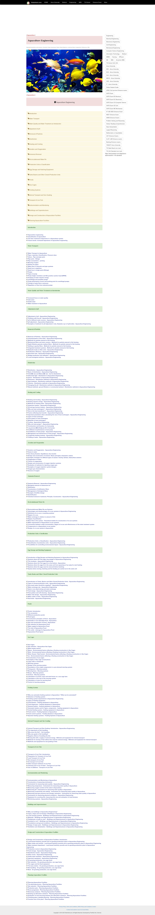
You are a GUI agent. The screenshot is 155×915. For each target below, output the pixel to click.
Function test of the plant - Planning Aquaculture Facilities (46, 899)
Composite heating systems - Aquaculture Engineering (45, 435)
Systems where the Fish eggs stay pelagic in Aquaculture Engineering (49, 559)
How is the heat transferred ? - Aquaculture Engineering (45, 411)
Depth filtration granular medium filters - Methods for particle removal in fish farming (54, 344)
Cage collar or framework (35, 661)
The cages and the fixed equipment (39, 864)
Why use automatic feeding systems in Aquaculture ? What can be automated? (52, 695)
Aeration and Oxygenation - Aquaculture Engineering (44, 450)
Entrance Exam (97, 2)
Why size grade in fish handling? (38, 734)
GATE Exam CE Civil (112, 105)
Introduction (33, 113)
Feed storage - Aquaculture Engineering (40, 851)
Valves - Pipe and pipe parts (36, 257)
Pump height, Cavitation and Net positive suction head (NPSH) (47, 275)
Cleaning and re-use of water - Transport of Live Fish (44, 765)
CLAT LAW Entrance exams (114, 139)
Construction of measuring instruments (40, 782)
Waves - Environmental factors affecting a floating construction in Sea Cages (51, 650)
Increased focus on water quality (38, 298)
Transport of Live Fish (36, 200)
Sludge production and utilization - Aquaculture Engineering (46, 355)
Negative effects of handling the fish (39, 736)
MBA (80, 2)
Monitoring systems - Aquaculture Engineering (42, 799)
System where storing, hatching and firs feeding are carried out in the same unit (52, 568)
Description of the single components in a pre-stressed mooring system (50, 667)
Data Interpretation (111, 127)
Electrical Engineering (112, 38)
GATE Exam (109, 93)
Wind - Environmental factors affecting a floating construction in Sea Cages (51, 652)
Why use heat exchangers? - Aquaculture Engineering (44, 409)
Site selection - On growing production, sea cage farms (45, 862)
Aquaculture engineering (35, 235)
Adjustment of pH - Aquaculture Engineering (41, 316)
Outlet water (31, 301)
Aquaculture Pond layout (35, 632)
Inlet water (31, 300)
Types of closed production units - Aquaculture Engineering (46, 583)
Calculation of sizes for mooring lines (39, 680)
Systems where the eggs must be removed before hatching (46, 567)
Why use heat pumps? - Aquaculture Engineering (43, 424)
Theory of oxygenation (35, 461)
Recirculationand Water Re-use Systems (40, 509)
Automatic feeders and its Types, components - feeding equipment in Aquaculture (53, 708)
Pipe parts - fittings (34, 259)
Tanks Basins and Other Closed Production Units (44, 174)
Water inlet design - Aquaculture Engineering (41, 594)
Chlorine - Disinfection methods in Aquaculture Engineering (46, 383)
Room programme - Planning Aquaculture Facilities (43, 890)
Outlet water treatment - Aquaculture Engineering (43, 856)
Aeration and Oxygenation (37, 149)
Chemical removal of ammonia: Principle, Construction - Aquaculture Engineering (53, 496)
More (105, 2)
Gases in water (32, 452)
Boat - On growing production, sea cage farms (42, 869)
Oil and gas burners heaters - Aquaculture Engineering (44, 407)
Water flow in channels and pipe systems (40, 266)
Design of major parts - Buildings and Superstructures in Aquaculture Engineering (53, 825)
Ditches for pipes (33, 264)
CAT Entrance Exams (112, 136)
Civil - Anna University (112, 75)
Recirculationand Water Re (37, 159)
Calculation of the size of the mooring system (42, 678)
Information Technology (113, 54)
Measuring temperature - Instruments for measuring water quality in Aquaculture (52, 786)
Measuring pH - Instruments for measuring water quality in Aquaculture (49, 789)
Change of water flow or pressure (38, 283)
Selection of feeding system (36, 697)
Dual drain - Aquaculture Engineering (39, 598)
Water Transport (34, 118)
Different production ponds (36, 615)
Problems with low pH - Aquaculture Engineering (43, 318)
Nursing (114, 57)
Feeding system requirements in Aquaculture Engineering (45, 698)
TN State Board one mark (113, 148)
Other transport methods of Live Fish (39, 763)
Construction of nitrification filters (38, 489)
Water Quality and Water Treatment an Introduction (45, 124)
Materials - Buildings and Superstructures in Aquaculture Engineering (49, 817)
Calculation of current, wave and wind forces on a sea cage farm (47, 676)
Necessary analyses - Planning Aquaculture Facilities (44, 891)
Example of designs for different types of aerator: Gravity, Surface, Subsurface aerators (54, 457)
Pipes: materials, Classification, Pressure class (42, 255)
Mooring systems (33, 663)
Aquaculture (31, 35)
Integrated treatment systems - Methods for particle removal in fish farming (51, 348)
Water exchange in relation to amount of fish (41, 517)
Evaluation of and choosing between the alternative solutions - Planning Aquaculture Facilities (57, 895)
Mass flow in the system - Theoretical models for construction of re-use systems (52, 520)
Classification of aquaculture (37, 236)
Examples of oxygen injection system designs (42, 467)
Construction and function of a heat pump (41, 426)
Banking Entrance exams (113, 142)
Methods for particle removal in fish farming (41, 340)
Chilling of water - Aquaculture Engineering (41, 437)
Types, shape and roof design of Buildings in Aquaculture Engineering (49, 813)
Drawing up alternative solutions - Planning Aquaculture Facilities (48, 893)
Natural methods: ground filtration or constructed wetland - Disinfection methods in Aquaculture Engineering (61, 387)
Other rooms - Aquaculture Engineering (40, 854)
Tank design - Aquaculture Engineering (40, 591)
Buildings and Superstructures (38, 210)
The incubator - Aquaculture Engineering (40, 561)
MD (107, 60)
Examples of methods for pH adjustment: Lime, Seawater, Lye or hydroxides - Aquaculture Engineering (59, 324)
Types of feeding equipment (36, 700)
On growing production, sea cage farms (40, 860)
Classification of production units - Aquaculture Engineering (46, 543)
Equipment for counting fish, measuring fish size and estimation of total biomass (53, 797)
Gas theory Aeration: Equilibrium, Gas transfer (42, 454)
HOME (46, 2)
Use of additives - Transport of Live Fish (40, 767)
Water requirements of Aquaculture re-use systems (43, 522)
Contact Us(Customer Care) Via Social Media (77, 909)
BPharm (121, 57)
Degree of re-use (33, 515)
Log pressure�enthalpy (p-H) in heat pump (41, 428)
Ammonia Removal (35, 154)
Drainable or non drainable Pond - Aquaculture (42, 620)
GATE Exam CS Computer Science (116, 102)
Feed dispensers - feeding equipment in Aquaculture (44, 704)
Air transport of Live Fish (35, 762)
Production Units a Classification (39, 164)
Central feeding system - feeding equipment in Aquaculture (46, 710)
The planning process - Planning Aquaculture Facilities (45, 884)
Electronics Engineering (113, 41)
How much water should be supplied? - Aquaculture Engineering (48, 585)
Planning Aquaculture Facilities (39, 220)
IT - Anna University (111, 84)
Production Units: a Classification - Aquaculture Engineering (46, 541)
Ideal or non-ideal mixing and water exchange (42, 589)
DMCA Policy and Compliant (85, 906)
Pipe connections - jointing (36, 260)
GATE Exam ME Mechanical (114, 108)
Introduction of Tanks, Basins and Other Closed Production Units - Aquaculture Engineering (56, 581)
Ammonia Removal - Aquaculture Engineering (42, 483)
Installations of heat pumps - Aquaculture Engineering (44, 431)
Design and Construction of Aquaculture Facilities (45, 215)
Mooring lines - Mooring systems (38, 671)
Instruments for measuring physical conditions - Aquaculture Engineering (50, 795)
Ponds (31, 180)
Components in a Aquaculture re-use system (41, 526)
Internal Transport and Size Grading (40, 195)
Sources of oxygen (34, 470)
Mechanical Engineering (113, 48)
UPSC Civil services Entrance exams (116, 90)
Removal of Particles (35, 134)
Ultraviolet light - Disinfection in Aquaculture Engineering (45, 375)
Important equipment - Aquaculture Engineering (42, 858)
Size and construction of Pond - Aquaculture (41, 622)
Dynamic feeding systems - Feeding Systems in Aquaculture (46, 715)
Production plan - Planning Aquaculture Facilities (43, 888)
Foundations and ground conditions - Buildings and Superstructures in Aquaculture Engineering (58, 823)
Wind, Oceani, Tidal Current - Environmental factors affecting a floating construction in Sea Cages (58, 654)
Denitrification (32, 494)
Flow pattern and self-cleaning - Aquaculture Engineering (45, 592)
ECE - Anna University (112, 72)
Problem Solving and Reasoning (115, 120)
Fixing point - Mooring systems (37, 669)
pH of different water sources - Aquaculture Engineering (45, 320)
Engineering (72, 2)
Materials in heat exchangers (37, 420)
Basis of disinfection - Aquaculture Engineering (42, 372)
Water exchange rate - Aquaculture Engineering (42, 587)
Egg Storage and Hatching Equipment (41, 169)
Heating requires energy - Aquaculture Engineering (43, 401)
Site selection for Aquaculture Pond (39, 624)
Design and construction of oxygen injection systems (44, 463)
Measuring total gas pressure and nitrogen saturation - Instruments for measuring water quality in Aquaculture (62, 793)
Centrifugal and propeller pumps (38, 279)
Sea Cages (32, 185)
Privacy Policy (62, 906)
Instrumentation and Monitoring (39, 205)
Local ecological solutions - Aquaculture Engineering (44, 357)
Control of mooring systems (36, 682)
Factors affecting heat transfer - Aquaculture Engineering (45, 413)
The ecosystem (32, 613)
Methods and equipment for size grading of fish (42, 741)
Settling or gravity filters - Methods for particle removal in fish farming (49, 346)
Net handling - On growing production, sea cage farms (44, 867)
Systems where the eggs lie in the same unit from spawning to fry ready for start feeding (55, 565)
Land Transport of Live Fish (36, 758)
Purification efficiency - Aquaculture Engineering (43, 351)
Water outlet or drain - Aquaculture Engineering (42, 596)
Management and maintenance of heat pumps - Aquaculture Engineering (50, 433)
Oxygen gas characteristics (36, 469)
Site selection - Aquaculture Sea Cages (40, 646)
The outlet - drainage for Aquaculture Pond (41, 630)
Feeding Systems (34, 190)
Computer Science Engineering (115, 51)
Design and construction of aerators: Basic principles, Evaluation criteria (50, 455)
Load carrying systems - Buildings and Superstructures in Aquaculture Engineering (53, 815)
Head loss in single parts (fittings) (38, 270)
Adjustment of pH (34, 129)
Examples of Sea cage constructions (39, 659)
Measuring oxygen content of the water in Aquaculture (44, 787)
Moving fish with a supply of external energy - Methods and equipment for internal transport (56, 737)
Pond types (31, 617)
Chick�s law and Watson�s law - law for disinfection (44, 374)
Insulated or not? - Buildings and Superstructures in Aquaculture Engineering (52, 821)
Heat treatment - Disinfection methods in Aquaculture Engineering (48, 381)
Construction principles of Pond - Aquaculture (42, 618)
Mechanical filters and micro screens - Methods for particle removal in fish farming (53, 342)
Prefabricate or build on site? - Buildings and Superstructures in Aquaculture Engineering (55, 819)
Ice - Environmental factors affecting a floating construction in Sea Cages (50, 656)
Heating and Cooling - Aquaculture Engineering (42, 399)
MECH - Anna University (113, 78)
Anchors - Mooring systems (36, 674)
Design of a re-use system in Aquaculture (40, 528)
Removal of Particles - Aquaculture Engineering (42, 336)
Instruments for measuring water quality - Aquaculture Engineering (48, 784)
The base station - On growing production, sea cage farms (46, 866)
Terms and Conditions (72, 906)
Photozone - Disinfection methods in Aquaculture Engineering (47, 379)
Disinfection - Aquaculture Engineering (40, 370)
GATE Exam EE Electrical (113, 96)
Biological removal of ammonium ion (39, 485)
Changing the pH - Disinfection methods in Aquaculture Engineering (49, 385)
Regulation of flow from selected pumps (40, 285)
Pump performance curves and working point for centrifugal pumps (48, 281)
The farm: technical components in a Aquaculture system (45, 238)
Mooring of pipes (33, 262)
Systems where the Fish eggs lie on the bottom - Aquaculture (46, 563)
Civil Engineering (111, 44)
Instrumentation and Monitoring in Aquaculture (42, 780)
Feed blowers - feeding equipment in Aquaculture (43, 702)
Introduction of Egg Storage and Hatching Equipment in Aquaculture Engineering (53, 557)
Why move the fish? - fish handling (39, 732)
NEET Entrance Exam (112, 114)
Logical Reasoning (111, 130)
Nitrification (31, 487)
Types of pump (32, 274)
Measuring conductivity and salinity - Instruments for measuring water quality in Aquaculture (56, 791)
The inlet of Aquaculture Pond (37, 628)
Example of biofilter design (36, 493)
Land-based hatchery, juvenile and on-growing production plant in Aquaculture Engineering (56, 841)
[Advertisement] (77, 18)
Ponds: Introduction (34, 611)
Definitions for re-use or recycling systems (41, 513)
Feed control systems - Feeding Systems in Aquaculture (45, 713)
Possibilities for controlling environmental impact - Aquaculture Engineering (51, 544)
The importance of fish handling (38, 730)
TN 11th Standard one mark (114, 151)
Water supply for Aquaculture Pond (38, 626)
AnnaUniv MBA (120, 60)
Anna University (55, 2)
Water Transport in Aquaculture (37, 253)
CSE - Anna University (112, 81)
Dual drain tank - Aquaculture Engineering (41, 353)
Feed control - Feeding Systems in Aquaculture (42, 712)
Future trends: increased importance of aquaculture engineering (47, 240)
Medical (64, 2)
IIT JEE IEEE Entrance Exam (114, 111)
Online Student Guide (112, 87)
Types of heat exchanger (35, 416)
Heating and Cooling (35, 144)
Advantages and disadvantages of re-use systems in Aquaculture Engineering (52, 511)
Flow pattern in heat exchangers (38, 418)
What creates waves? (34, 648)
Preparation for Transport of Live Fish (39, 756)
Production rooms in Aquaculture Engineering (42, 849)
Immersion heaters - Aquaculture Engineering (42, 405)
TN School (87, 2)
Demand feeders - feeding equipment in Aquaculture (44, 706)
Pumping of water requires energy (38, 277)
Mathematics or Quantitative (114, 133)
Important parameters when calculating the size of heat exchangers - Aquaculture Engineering (57, 414)
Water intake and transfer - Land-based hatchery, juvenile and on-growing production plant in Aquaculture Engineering (64, 843)
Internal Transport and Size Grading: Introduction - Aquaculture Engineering (51, 728)
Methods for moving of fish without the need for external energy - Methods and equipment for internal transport (62, 739)
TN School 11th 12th (112, 63)
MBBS (108, 57)
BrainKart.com (36, 2)
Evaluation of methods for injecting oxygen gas (42, 465)
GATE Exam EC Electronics (114, 99)
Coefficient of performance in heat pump (40, 429)
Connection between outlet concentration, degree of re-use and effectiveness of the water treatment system (61, 524)
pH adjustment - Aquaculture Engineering (40, 322)
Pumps (30, 272)
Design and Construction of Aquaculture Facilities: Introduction (47, 839)
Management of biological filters (38, 491)
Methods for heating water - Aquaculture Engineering (44, 403)
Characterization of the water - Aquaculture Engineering (45, 338)
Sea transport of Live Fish (36, 760)
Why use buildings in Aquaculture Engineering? (42, 811)
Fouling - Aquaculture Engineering (38, 422)
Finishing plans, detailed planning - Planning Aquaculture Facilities (48, 897)
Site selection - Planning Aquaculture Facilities (42, 886)
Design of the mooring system (37, 665)
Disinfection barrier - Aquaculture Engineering (42, 852)
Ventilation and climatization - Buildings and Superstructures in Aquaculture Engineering (55, 826)
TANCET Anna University (113, 145)
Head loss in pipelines (35, 268)
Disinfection (33, 139)
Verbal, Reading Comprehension (115, 124)
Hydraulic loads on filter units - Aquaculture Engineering (45, 349)
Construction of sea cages (36, 657)
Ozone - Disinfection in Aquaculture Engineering (43, 377)
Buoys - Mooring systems (36, 672)
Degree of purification (34, 518)
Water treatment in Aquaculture (37, 303)
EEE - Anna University (112, 69)
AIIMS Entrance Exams (112, 117)
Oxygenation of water (34, 459)
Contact (94, 906)
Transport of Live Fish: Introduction (39, 754)
